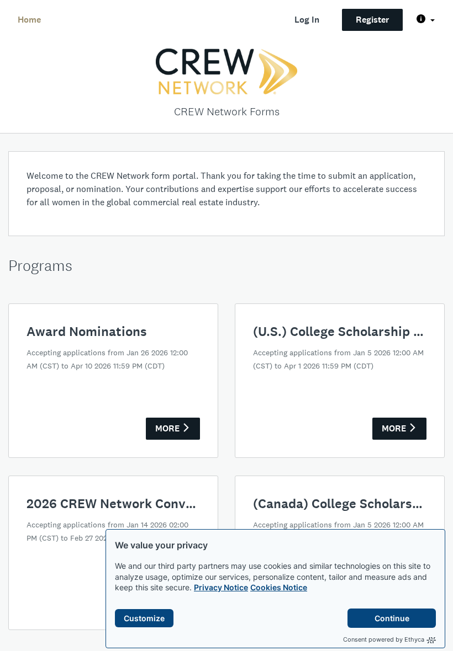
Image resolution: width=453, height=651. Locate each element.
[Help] (426, 20)
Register (372, 19)
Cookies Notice (278, 587)
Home (29, 19)
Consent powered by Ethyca (383, 639)
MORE (168, 428)
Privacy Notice (221, 587)
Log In (306, 19)
